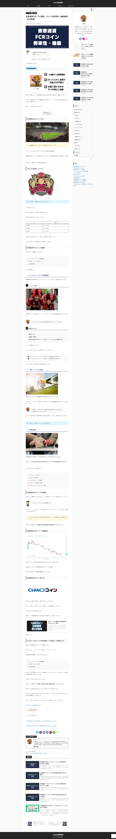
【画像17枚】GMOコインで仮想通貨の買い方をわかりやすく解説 (41, 725)
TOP (28, 5)
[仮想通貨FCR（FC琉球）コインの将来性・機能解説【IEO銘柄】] (47, 732)
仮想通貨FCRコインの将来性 (79, 179)
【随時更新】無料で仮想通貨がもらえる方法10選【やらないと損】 (42, 721)
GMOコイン (29, 753)
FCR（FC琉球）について (78, 167)
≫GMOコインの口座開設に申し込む (34, 610)
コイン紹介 (29, 751)
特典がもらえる (76, 174)
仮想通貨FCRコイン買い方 (79, 182)
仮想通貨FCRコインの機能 (79, 169)
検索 (91, 9)
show (49, 112)
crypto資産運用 (58, 2)
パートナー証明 (76, 172)
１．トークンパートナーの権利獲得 (80, 171)
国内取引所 (40, 753)
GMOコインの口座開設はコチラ (34, 705)
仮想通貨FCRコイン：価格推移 (80, 180)
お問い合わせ (70, 5)
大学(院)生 (60, 5)
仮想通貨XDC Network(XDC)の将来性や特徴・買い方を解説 (87, 73)
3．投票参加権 (76, 177)
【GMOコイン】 (47, 562)
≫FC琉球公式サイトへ (31, 207)
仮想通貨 (38, 5)
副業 (49, 5)
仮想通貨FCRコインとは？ (79, 166)
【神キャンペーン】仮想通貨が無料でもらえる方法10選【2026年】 (87, 56)
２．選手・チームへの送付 (79, 176)
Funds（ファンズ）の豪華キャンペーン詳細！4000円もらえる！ (87, 46)
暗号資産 (45, 753)
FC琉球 (48, 197)
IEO (33, 753)
